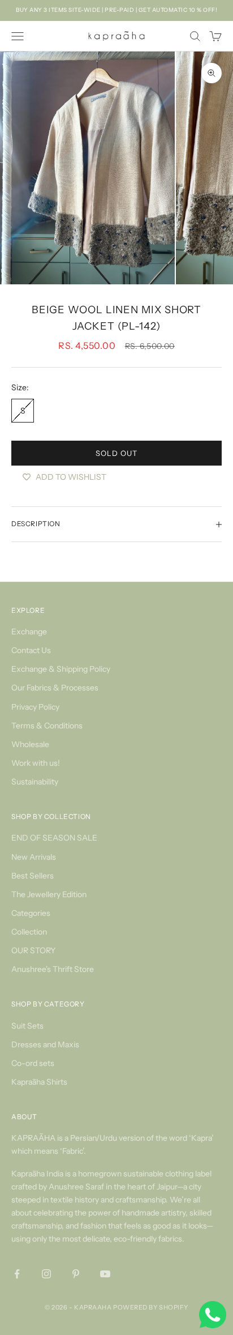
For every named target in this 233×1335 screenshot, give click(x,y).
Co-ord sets (32, 1063)
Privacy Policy (35, 707)
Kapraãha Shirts (39, 1082)
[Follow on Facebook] (17, 1273)
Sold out (116, 453)
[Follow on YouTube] (105, 1273)
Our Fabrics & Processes (54, 688)
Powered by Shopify (150, 1307)
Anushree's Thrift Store (52, 969)
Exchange (29, 631)
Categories (30, 913)
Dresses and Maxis (45, 1044)
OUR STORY (33, 950)
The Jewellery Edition (49, 894)
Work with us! (35, 763)
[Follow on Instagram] (46, 1273)
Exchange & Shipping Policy (60, 669)
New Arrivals (33, 857)
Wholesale (30, 744)
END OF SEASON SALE (54, 838)
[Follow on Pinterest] (75, 1273)
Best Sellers (32, 876)
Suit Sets (27, 1026)
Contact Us (31, 650)
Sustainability (34, 782)
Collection (29, 932)
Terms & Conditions (47, 725)
